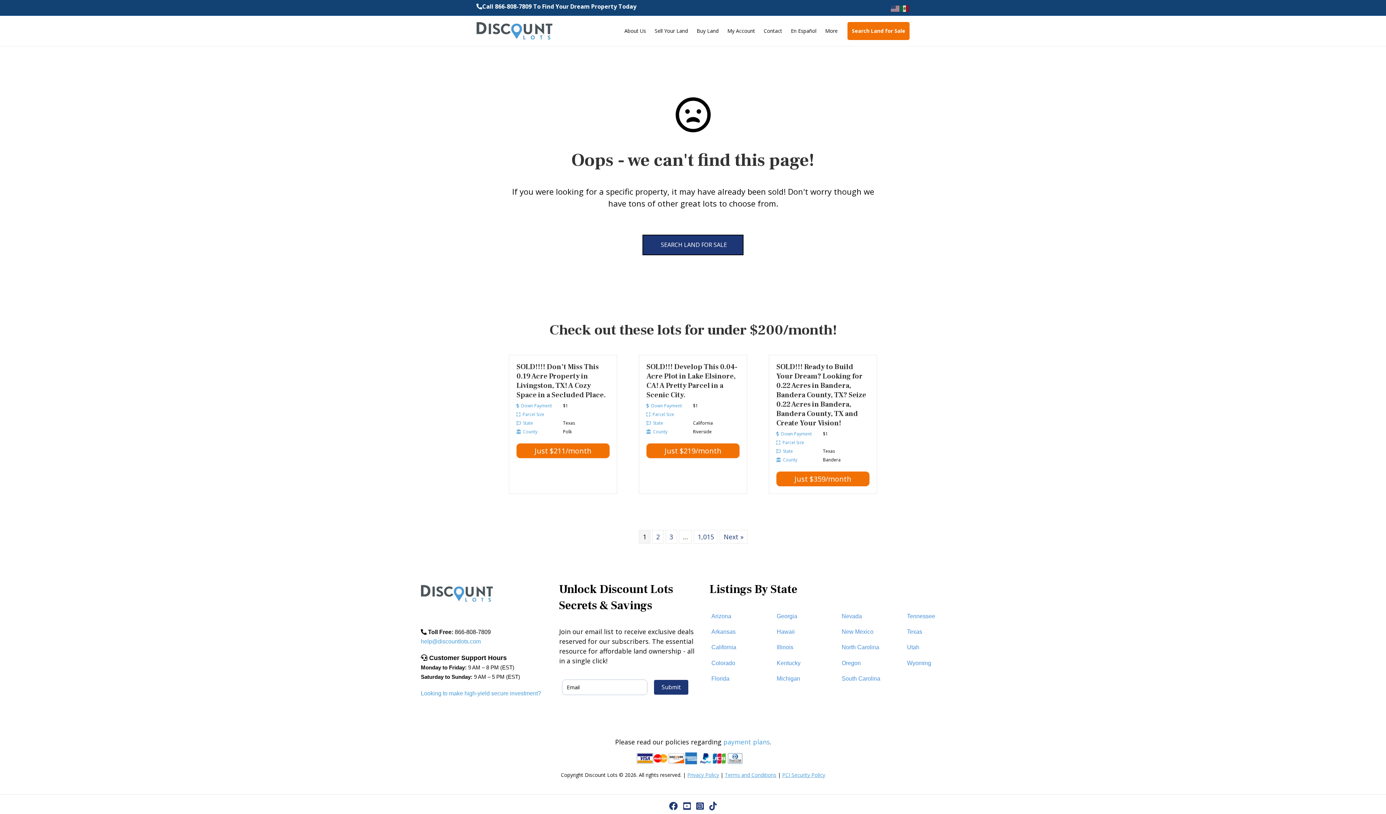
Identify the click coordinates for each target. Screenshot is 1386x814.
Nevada (852, 616)
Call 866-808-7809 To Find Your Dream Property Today (559, 6)
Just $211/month (563, 451)
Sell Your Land (671, 30)
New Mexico (857, 632)
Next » (734, 536)
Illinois (785, 647)
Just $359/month (822, 479)
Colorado (723, 663)
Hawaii (786, 632)
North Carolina (860, 647)
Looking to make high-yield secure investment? (481, 693)
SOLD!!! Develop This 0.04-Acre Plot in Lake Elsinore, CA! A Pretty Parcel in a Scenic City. (691, 381)
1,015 (706, 536)
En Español (803, 30)
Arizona (721, 616)
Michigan (788, 679)
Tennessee (921, 616)
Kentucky (789, 663)
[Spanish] (905, 8)
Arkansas (723, 632)
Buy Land (708, 30)
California (723, 647)
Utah (913, 647)
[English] (895, 8)
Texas (914, 632)
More (831, 30)
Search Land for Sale (878, 30)
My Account (741, 30)
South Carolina (861, 679)
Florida (720, 679)
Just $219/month (693, 451)
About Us (635, 30)
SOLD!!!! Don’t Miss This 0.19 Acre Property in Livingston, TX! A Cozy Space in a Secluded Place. (561, 381)
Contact (773, 30)
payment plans (746, 742)
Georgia (787, 616)
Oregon (851, 663)
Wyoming (919, 663)
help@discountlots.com (451, 641)
